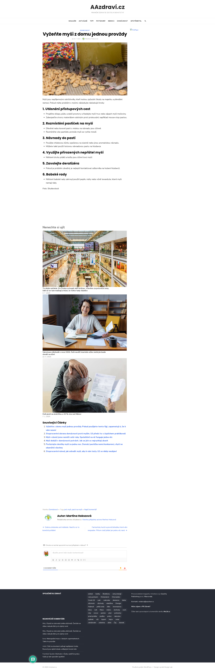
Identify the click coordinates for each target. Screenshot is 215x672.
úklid (109, 623)
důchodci (91, 603)
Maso (102, 610)
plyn (110, 613)
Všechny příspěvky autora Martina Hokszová (99, 520)
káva (90, 610)
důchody (101, 603)
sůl (97, 619)
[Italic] (56, 560)
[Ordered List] (65, 560)
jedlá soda (100, 607)
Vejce (111, 619)
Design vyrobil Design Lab (163, 667)
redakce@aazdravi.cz (146, 602)
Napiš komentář (90, 509)
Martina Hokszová (91, 39)
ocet (124, 610)
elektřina (109, 603)
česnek (121, 623)
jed (65, 509)
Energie (118, 603)
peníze (103, 613)
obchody (117, 610)
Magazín (72, 21)
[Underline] (59, 560)
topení (103, 619)
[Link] (78, 560)
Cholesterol (105, 597)
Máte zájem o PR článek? (140, 606)
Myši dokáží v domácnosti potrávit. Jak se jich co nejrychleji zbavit (77, 440)
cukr (99, 600)
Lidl (96, 610)
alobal (90, 594)
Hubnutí (91, 607)
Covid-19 (91, 600)
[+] (84, 560)
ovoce (96, 613)
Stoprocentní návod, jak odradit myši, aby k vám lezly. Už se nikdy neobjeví (81, 451)
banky (98, 594)
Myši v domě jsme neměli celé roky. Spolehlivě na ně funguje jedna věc (79, 437)
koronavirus (117, 607)
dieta (124, 600)
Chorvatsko (116, 597)
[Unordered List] (68, 560)
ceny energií (117, 594)
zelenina (102, 623)
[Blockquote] (72, 560)
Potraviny (100, 21)
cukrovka (106, 600)
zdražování (92, 623)
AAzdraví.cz (107, 7)
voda (117, 619)
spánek (90, 619)
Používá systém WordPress (142, 667)
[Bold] (53, 560)
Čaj (115, 623)
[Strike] (62, 560)
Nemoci (111, 21)
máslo (109, 610)
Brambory (106, 594)
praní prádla (92, 616)
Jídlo (108, 607)
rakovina (117, 616)
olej (89, 613)
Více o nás (148, 596)
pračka (102, 616)
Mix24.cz (167, 611)
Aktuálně (83, 21)
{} (81, 560)
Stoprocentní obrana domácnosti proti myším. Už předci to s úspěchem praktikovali (86, 433)
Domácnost (122, 21)
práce (109, 616)
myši (69, 509)
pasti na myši (77, 509)
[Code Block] (75, 560)
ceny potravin (93, 597)
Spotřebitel (136, 21)
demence (116, 600)
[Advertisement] (85, 208)
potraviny (117, 613)
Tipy (92, 21)
